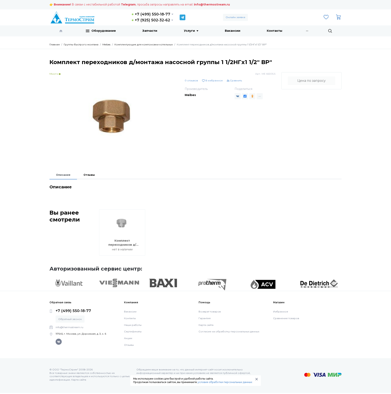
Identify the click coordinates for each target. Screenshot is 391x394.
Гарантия (205, 318)
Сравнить (235, 80)
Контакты (274, 31)
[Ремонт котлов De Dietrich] (319, 283)
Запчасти (149, 31)
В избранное (214, 80)
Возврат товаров (210, 311)
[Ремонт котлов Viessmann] (119, 283)
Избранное (280, 311)
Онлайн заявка (235, 17)
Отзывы (89, 174)
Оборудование (103, 31)
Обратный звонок (70, 319)
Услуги (189, 31)
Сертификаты (133, 331)
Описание (63, 174)
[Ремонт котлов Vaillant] (68, 283)
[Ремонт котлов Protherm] (212, 284)
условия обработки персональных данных (225, 382)
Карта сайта (206, 324)
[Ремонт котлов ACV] (263, 284)
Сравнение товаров (286, 318)
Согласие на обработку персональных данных (229, 331)
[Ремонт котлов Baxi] (163, 283)
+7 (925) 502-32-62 (152, 20)
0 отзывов (191, 80)
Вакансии (232, 31)
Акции (128, 338)
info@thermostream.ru (212, 4)
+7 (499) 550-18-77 (152, 14)
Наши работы (133, 324)
